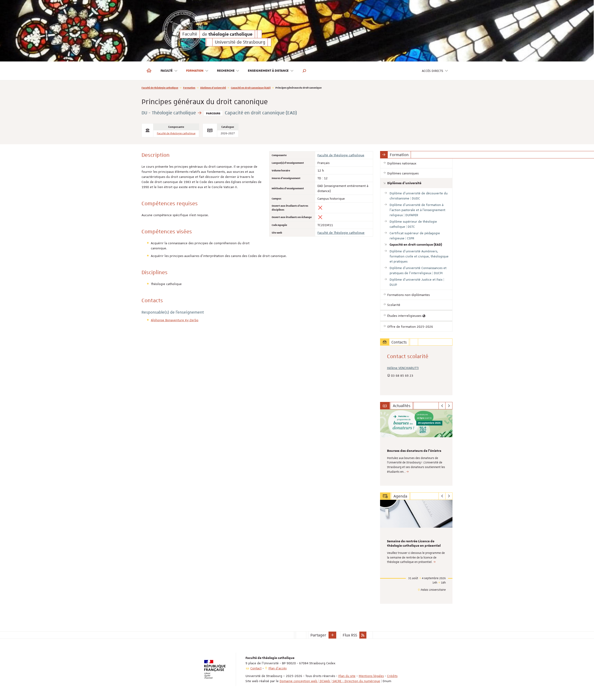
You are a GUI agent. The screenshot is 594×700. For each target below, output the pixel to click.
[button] (304, 70)
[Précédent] (442, 405)
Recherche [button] (226, 71)
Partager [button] (318, 635)
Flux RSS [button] (350, 635)
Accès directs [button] (432, 71)
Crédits (392, 676)
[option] (416, 447)
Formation (189, 88)
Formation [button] (194, 71)
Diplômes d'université (213, 88)
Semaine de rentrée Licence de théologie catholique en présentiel (414, 543)
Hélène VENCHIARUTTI (403, 368)
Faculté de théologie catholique (160, 88)
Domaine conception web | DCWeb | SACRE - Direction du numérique (330, 681)
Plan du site (346, 676)
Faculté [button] (167, 71)
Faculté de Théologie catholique (341, 233)
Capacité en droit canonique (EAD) (251, 88)
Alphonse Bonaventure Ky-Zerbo (174, 320)
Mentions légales (371, 676)
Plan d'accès (277, 668)
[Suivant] (448, 405)
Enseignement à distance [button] (268, 71)
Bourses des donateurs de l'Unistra (414, 451)
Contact (255, 668)
